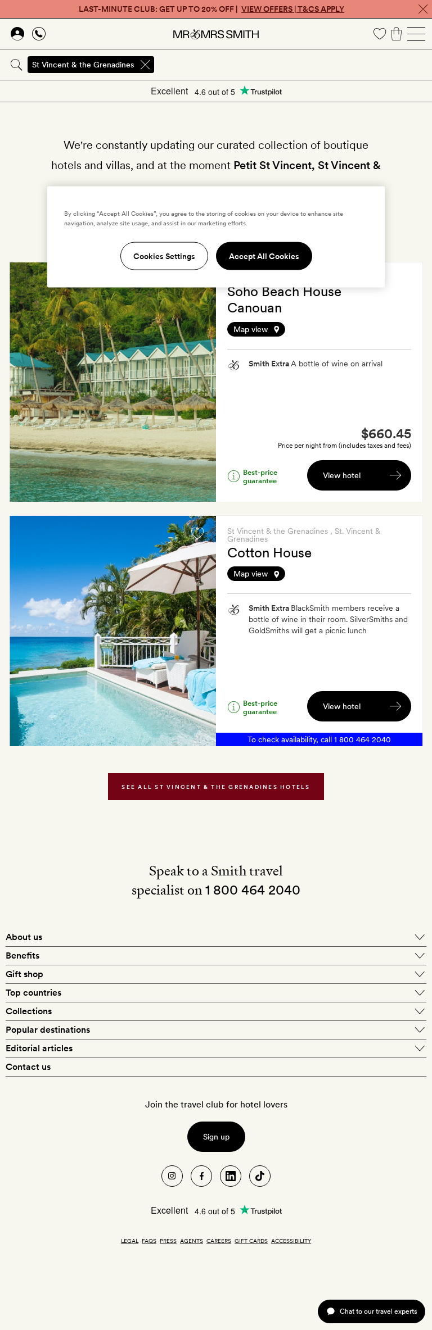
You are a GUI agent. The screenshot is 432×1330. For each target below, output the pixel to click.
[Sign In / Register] (17, 33)
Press (168, 1240)
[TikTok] (260, 1176)
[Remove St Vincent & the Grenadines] (145, 64)
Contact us (28, 1066)
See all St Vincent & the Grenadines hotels (216, 786)
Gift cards (251, 1240)
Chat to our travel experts (378, 1311)
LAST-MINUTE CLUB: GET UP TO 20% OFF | (211, 8)
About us (24, 937)
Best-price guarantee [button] (260, 476)
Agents (191, 1240)
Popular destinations (48, 1029)
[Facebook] (201, 1176)
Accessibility (291, 1240)
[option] (113, 382)
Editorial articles (39, 1048)
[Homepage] (216, 33)
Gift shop (24, 974)
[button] (319, 329)
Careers (218, 1240)
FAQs (149, 1240)
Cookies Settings (164, 256)
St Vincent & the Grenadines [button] (83, 64)
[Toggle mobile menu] (416, 33)
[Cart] (396, 33)
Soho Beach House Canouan (284, 299)
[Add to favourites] (197, 533)
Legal (129, 1240)
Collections (29, 1011)
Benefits (22, 955)
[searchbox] (293, 64)
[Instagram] (172, 1176)
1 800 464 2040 (362, 739)
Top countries (33, 992)
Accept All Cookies (264, 256)
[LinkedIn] (230, 1176)
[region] (216, 237)
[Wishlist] (379, 33)
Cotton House (269, 552)
